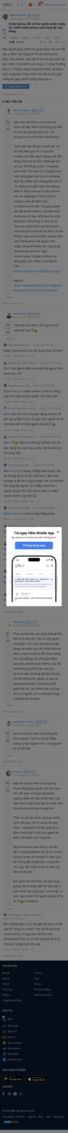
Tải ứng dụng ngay (34, 545)
